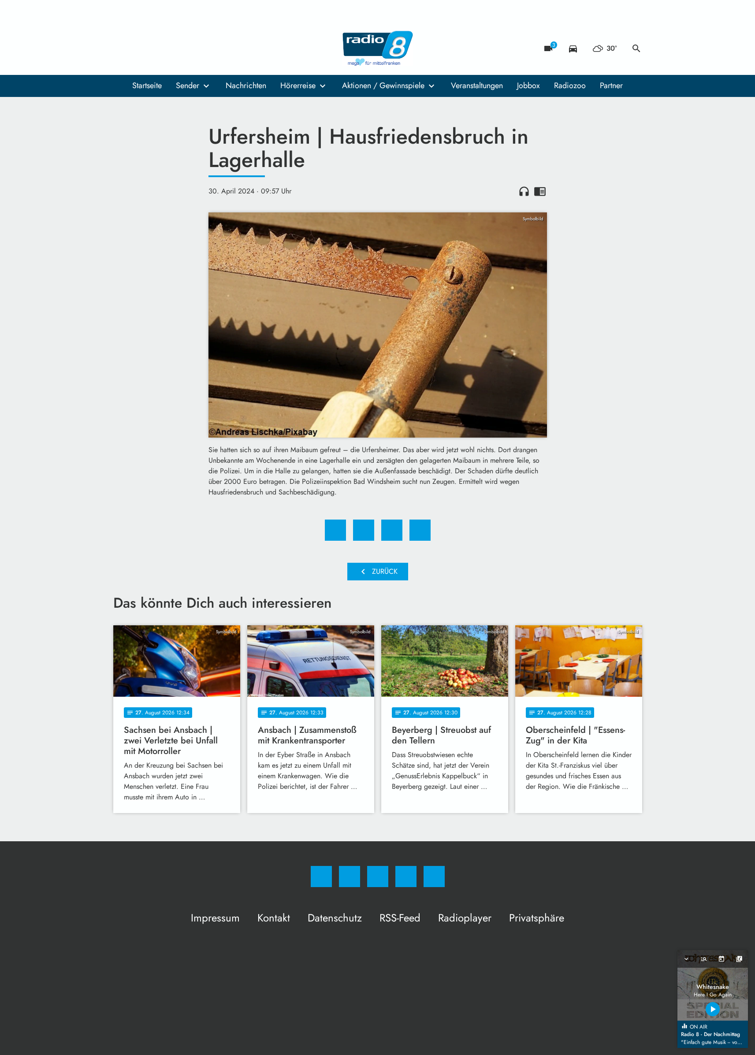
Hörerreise (298, 85)
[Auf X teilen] (363, 530)
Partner (611, 85)
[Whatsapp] (157, 48)
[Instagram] (140, 48)
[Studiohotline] (175, 48)
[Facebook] (122, 48)
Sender (187, 85)
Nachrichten (246, 85)
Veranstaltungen (477, 85)
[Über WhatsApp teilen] (391, 530)
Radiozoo (570, 85)
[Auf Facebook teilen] (335, 530)
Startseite (147, 85)
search (636, 48)
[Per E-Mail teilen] (420, 530)
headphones (524, 191)
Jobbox (528, 85)
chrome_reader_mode (540, 191)
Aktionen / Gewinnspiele (383, 85)
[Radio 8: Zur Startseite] (378, 48)
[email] (192, 48)
